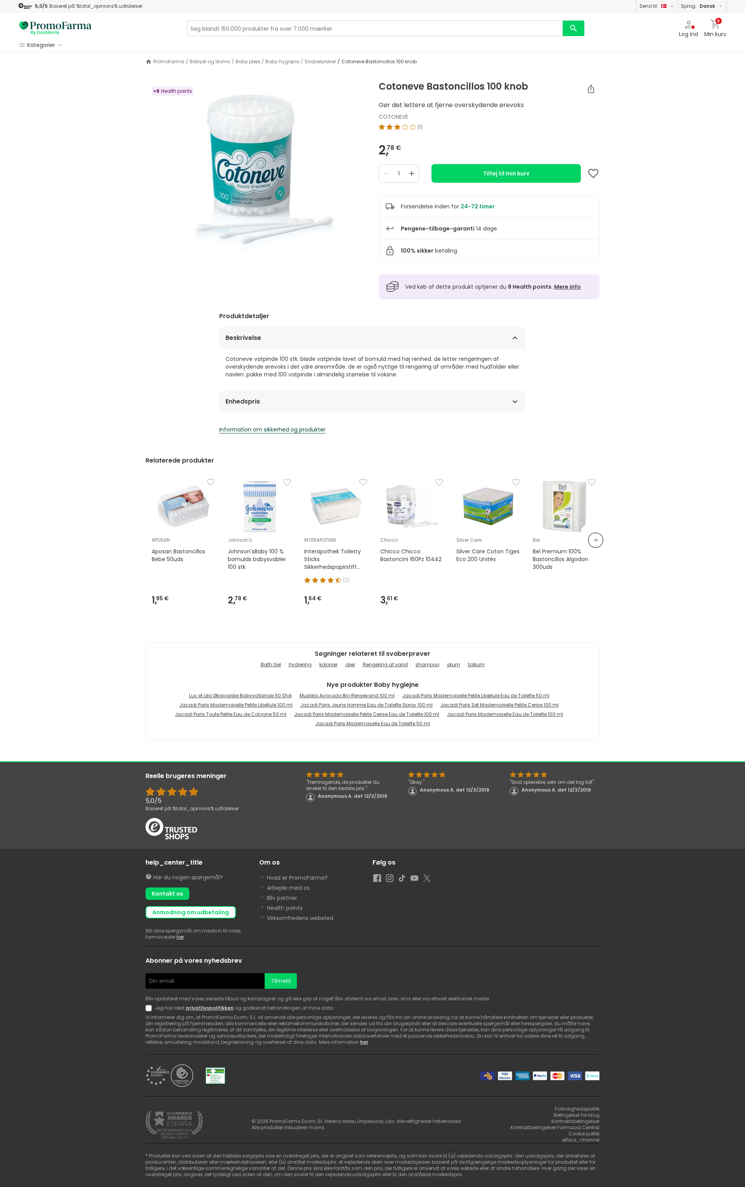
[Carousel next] (595, 540)
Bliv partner (282, 898)
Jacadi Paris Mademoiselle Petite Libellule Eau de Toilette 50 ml (475, 695)
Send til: (648, 6)
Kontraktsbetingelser (575, 1121)
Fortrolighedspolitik (577, 1109)
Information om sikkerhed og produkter (272, 429)
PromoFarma (168, 62)
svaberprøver (320, 62)
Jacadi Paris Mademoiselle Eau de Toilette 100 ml (505, 714)
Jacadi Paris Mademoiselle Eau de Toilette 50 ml (372, 723)
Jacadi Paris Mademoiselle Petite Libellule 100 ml (236, 705)
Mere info (567, 287)
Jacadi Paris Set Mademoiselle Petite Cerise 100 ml (499, 705)
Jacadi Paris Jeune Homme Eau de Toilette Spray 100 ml (366, 705)
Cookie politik (583, 1133)
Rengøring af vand (385, 664)
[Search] (573, 28)
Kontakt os (167, 894)
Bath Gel (271, 664)
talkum (476, 664)
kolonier (328, 664)
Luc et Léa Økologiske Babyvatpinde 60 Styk (240, 695)
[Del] (590, 88)
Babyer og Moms (210, 62)
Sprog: (698, 6)
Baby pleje (248, 62)
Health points (285, 908)
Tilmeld (281, 981)
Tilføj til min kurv (506, 173)
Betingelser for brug (576, 1115)
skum (453, 664)
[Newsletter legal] (150, 1008)
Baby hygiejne (282, 62)
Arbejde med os (288, 888)
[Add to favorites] (593, 173)
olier (350, 664)
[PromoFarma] (55, 28)
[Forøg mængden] (411, 173)
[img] (256, 178)
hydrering (300, 664)
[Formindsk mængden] (386, 173)
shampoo (427, 664)
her (180, 937)
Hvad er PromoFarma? (297, 878)
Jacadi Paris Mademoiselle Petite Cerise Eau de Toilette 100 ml (366, 714)
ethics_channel (580, 1140)
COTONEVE (393, 117)
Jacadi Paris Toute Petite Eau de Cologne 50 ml (230, 714)
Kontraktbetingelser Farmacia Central (555, 1127)
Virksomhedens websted (300, 918)
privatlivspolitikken (210, 1008)
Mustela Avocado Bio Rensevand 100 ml (347, 695)
